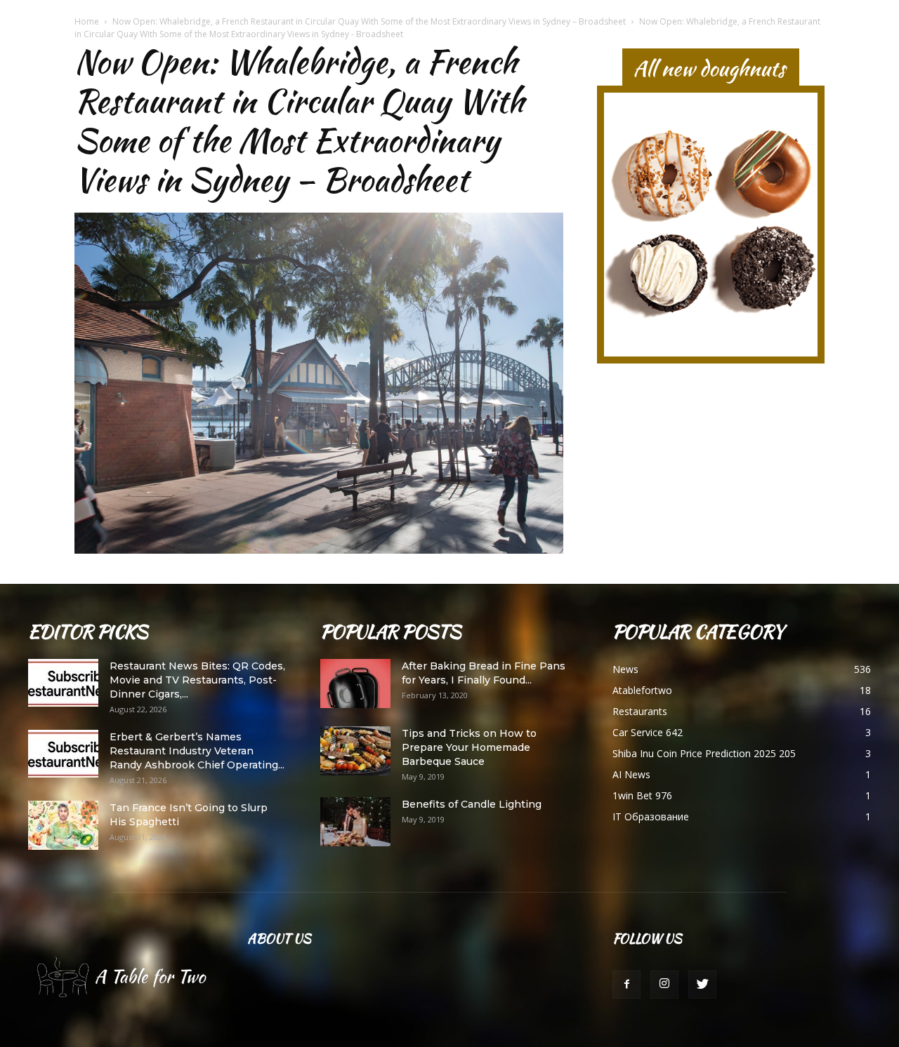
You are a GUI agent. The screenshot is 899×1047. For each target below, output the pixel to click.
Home (86, 21)
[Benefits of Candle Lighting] (355, 821)
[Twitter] (702, 985)
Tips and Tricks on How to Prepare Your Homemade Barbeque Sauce (469, 747)
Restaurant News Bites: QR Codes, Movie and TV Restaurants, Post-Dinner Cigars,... (197, 680)
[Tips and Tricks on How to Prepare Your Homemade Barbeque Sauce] (355, 750)
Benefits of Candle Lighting (472, 804)
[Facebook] (626, 985)
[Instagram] (664, 985)
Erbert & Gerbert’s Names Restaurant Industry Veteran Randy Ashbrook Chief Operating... (197, 751)
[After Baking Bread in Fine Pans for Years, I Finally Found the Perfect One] (355, 683)
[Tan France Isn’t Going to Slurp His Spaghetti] (63, 825)
